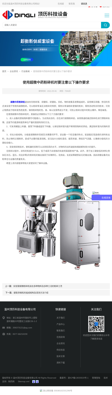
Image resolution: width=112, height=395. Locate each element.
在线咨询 (61, 337)
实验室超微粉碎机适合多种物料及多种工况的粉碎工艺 (37, 286)
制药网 (11, 381)
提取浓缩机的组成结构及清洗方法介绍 (31, 292)
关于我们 (61, 318)
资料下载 (61, 362)
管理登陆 (96, 378)
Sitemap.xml (23, 381)
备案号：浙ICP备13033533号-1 (74, 378)
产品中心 (61, 324)
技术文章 (61, 356)
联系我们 (61, 330)
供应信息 (61, 350)
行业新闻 (25, 71)
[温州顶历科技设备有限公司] (37, 14)
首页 (4, 71)
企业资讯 (14, 71)
